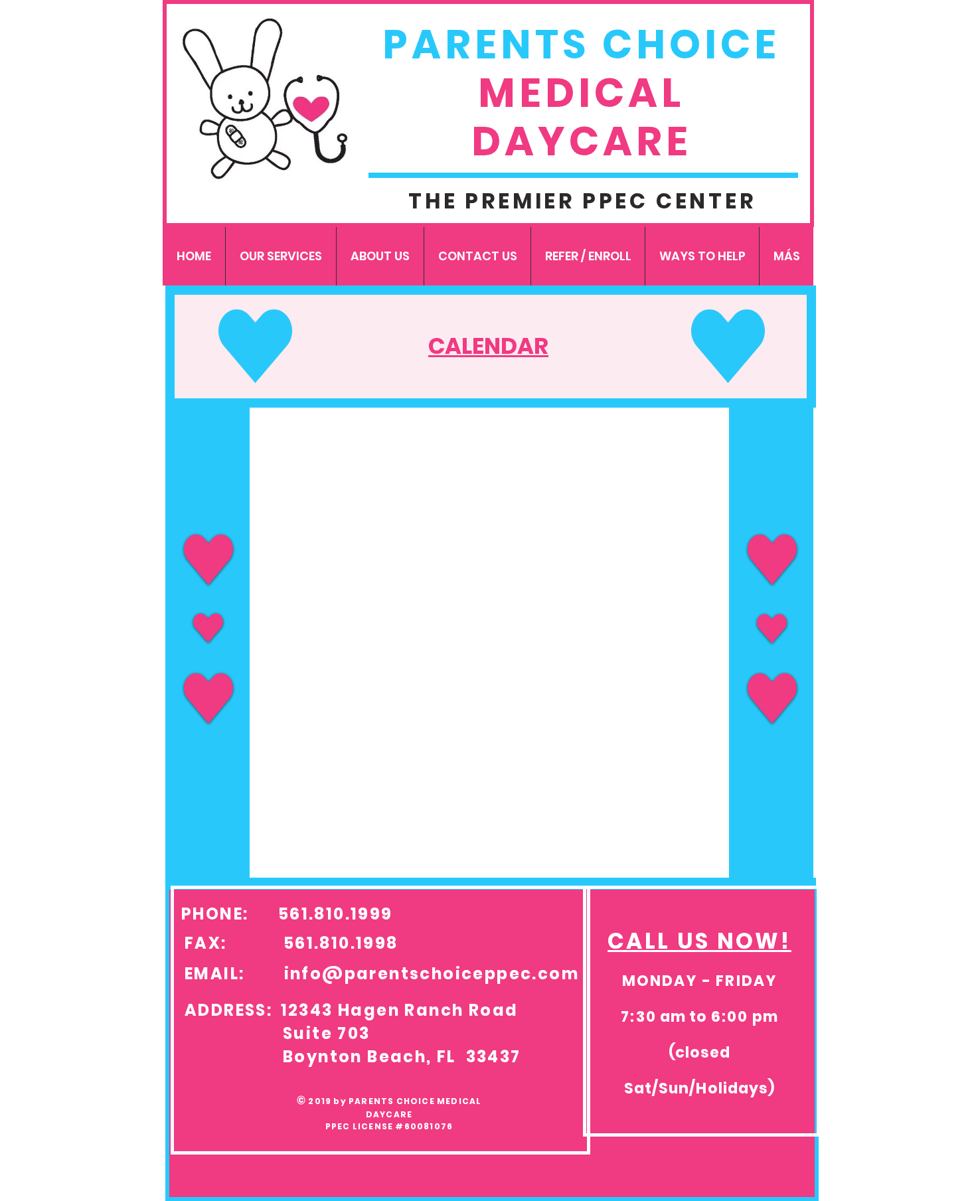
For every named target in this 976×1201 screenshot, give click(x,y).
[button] (280, 256)
